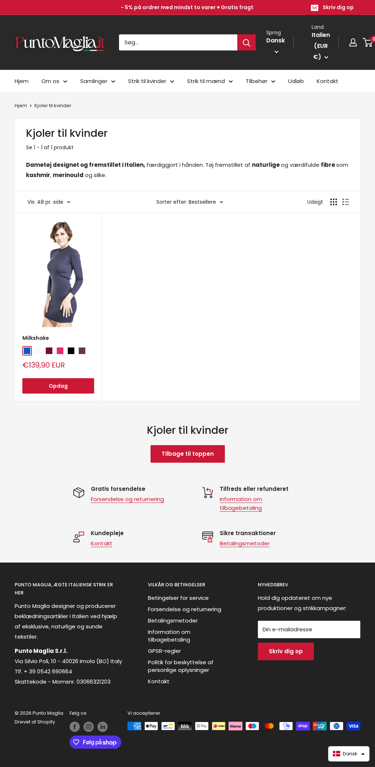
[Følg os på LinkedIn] (102, 727)
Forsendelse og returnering (127, 499)
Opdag (58, 386)
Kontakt (327, 81)
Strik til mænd (206, 81)
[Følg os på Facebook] (75, 727)
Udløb (296, 81)
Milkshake (35, 338)
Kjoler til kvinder (52, 105)
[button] (349, 754)
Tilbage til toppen (187, 454)
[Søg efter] (246, 42)
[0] (367, 42)
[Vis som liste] (345, 202)
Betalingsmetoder (245, 543)
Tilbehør (256, 81)
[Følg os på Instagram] (88, 727)
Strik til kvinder (147, 81)
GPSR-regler (164, 651)
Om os (50, 81)
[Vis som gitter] (333, 202)
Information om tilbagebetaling (169, 635)
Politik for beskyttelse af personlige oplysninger (181, 666)
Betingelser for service (178, 598)
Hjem (22, 81)
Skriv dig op (338, 7)
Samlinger (93, 81)
